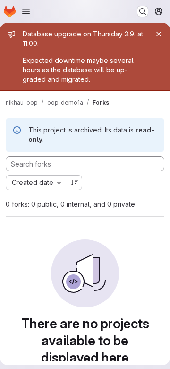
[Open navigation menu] (26, 11)
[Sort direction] (74, 182)
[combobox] (36, 182)
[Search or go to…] (142, 11)
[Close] (158, 34)
